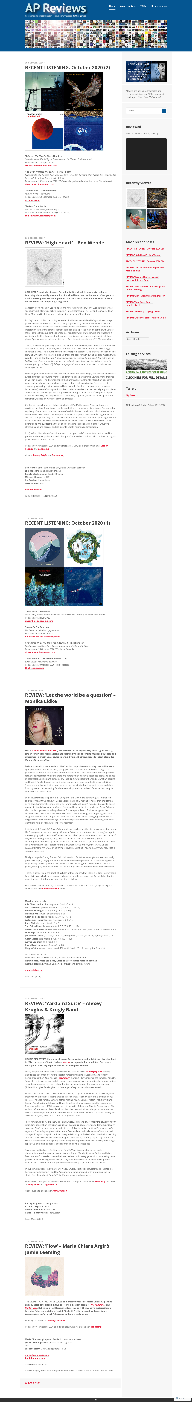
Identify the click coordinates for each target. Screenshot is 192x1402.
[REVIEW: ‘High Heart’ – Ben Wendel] (136, 198)
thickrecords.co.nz (34, 668)
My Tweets (132, 395)
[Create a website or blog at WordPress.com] (96, 1400)
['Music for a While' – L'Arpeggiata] (136, 219)
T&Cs (143, 6)
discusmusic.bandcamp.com (39, 184)
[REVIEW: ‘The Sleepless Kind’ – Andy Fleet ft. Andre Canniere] (157, 219)
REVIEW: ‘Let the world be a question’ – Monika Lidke (70, 698)
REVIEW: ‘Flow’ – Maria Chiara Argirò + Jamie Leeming (69, 1249)
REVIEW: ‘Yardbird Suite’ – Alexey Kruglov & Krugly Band (63, 1006)
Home (112, 6)
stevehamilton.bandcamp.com (41, 165)
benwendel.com (33, 489)
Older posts (32, 1383)
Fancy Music (34, 1184)
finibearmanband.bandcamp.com (42, 636)
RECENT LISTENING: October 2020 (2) (67, 67)
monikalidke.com (50, 888)
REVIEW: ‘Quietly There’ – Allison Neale (146, 317)
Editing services (158, 6)
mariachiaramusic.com (37, 1355)
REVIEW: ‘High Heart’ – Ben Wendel (65, 242)
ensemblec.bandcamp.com (39, 620)
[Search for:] (146, 110)
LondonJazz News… (57, 1320)
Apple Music (51, 1184)
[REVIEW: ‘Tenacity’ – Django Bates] (157, 198)
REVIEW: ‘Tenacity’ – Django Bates (143, 311)
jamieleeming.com (35, 1358)
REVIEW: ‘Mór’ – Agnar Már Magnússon (145, 295)
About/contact (128, 6)
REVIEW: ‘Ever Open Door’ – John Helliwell (139, 304)
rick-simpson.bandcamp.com (40, 652)
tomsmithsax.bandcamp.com (40, 215)
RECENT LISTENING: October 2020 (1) (67, 523)
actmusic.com (32, 200)
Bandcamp (43, 448)
